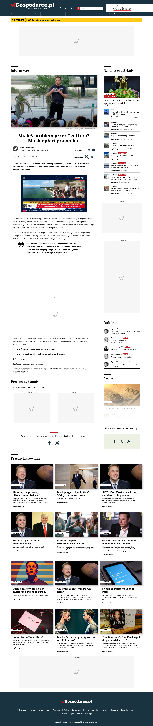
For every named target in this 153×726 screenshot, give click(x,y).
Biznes (30, 14)
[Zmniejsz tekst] (92, 157)
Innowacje (83, 14)
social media (32, 387)
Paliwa (52, 14)
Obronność (60, 14)
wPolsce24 (53, 369)
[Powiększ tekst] (87, 157)
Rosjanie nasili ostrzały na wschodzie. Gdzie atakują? (44, 354)
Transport (45, 14)
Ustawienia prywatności (90, 722)
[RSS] (71, 8)
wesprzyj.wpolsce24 (21, 372)
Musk (18, 387)
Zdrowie (100, 14)
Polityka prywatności (75, 722)
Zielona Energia (117, 14)
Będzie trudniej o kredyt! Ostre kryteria (39, 349)
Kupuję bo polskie (72, 14)
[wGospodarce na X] (66, 8)
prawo (23, 387)
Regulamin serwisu (61, 722)
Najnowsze (15, 14)
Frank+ (107, 14)
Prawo (37, 14)
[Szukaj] (78, 8)
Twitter (41, 387)
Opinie (127, 14)
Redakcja (88, 714)
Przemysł (92, 14)
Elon (12, 387)
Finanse (23, 14)
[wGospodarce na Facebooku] (60, 8)
